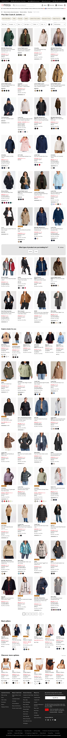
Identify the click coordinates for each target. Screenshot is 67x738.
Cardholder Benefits (16, 698)
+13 (45, 501)
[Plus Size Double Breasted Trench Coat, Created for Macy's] (41, 73)
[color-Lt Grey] (52, 429)
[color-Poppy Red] (4, 501)
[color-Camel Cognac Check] (2, 90)
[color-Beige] (56, 323)
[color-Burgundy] (54, 610)
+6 (8, 682)
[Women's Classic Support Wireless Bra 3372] (61, 664)
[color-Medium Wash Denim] (24, 649)
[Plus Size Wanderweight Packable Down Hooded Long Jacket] (25, 106)
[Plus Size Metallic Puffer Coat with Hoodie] (25, 549)
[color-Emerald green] (11, 203)
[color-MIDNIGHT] (35, 238)
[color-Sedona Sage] (8, 168)
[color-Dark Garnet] (23, 199)
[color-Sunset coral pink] (60, 204)
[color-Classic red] (4, 203)
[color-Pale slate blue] (54, 393)
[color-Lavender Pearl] (39, 501)
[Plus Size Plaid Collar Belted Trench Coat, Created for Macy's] (25, 513)
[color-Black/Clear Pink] (19, 288)
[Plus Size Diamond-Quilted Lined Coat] (25, 180)
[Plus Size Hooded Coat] (8, 370)
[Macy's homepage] (2, 12)
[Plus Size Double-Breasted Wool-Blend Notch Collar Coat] (58, 407)
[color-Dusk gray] (19, 132)
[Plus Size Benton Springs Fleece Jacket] (41, 476)
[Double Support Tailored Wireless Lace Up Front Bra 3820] (28, 664)
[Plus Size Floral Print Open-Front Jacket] (39, 630)
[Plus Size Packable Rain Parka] (41, 144)
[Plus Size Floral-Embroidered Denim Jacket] (41, 266)
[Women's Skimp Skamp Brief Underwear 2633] (39, 664)
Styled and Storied (37, 717)
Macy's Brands (26, 704)
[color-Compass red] (39, 165)
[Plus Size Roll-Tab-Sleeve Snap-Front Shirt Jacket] (25, 407)
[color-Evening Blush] (48, 683)
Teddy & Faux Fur (56, 18)
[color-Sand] (35, 90)
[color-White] (2, 683)
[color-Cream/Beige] (58, 285)
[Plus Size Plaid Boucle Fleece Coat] (8, 442)
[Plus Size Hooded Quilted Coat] (58, 549)
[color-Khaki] (19, 535)
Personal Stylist (26, 709)
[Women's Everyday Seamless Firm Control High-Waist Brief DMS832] (50, 664)
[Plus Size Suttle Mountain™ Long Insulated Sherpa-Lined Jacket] (25, 73)
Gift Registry (25, 723)
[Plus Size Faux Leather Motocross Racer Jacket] (8, 216)
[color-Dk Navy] (41, 90)
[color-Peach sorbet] (56, 204)
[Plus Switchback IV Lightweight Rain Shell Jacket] (8, 476)
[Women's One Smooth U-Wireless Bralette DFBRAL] (6, 664)
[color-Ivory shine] (27, 132)
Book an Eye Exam (26, 718)
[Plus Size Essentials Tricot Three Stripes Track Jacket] (25, 266)
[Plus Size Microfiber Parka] (8, 180)
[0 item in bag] (65, 5)
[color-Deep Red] (4, 60)
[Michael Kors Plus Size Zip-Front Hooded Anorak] (41, 216)
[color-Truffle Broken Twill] (52, 285)
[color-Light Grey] (58, 323)
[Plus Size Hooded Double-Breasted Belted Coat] (58, 442)
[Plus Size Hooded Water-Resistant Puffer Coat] (58, 513)
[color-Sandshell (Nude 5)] (15, 683)
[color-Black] (8, 60)
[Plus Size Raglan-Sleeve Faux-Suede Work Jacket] (25, 300)
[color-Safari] (19, 394)
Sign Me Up (55, 697)
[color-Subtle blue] (52, 204)
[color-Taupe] (6, 60)
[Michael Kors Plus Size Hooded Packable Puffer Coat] (8, 37)
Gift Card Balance (15, 703)
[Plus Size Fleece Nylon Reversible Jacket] (8, 266)
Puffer (14, 18)
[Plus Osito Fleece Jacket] (8, 407)
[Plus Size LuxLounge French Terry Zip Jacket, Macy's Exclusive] (17, 630)
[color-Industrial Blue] (56, 500)
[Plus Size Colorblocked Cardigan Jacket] (25, 586)
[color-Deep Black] (54, 500)
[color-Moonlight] (37, 683)
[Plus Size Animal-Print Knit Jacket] (28, 338)
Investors (35, 702)
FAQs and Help (4, 695)
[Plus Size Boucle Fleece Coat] (58, 370)
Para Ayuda (3, 702)
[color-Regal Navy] (56, 285)
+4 (8, 356)
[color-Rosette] (8, 501)
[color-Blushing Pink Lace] (30, 683)
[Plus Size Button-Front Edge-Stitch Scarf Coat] (17, 338)
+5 (19, 682)
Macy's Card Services (16, 705)
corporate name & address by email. (54, 735)
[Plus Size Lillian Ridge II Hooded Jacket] (25, 370)
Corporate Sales (37, 697)
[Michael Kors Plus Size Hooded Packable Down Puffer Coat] (41, 586)
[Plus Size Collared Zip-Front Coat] (58, 106)
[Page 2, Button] (43, 614)
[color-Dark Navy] (8, 90)
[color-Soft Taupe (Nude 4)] (17, 683)
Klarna (2, 697)
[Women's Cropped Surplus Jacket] (28, 630)
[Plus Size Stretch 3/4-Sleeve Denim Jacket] (50, 338)
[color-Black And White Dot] (6, 683)
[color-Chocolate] (56, 60)
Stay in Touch (25, 711)
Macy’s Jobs (36, 708)
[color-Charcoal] (60, 323)
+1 (12, 202)
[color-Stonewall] (52, 500)
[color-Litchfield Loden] (19, 55)
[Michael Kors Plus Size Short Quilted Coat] (8, 549)
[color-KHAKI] (37, 238)
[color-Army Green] (4, 356)
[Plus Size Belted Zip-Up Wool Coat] (25, 216)
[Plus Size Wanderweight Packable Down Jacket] (41, 370)
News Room (36, 710)
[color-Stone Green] (6, 501)
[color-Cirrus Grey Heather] (37, 501)
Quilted (26, 18)
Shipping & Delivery (5, 706)
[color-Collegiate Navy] (2, 168)
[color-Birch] (54, 463)
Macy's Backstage (26, 702)
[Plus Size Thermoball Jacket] (8, 106)
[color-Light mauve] (23, 132)
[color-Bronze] (21, 573)
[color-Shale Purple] (2, 501)
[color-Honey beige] (52, 393)
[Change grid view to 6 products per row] (51, 24)
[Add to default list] (9, 333)
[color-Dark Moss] (2, 60)
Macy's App (25, 699)
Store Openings (26, 716)
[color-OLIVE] (4, 573)
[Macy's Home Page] (6, 5)
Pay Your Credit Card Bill (16, 708)
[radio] (2, 61)
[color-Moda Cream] (23, 55)
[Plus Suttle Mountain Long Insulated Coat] (41, 37)
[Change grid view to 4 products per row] (49, 24)
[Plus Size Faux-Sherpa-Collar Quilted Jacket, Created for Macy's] (25, 37)
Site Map (35, 712)
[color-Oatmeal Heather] (15, 649)
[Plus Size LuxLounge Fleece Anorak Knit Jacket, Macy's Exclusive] (50, 630)
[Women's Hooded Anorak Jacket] (58, 476)
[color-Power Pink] (25, 288)
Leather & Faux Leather (35, 18)
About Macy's (36, 695)
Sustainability (36, 715)
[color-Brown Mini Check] (25, 55)
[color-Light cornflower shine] (37, 394)
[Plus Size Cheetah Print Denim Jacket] (6, 630)
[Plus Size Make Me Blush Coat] (25, 144)
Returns (2, 704)
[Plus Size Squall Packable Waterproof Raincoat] (58, 180)
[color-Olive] (52, 323)
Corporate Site (36, 699)
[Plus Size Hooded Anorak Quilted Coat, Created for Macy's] (58, 73)
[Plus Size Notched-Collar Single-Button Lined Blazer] (61, 338)
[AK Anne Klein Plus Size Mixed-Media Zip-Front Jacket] (8, 300)
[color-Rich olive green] (37, 165)
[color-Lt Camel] (19, 241)
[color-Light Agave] (39, 90)
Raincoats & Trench (46, 18)
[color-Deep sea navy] (35, 165)
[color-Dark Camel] (56, 128)
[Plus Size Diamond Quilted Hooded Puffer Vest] (58, 586)
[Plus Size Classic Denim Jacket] (41, 442)
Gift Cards (14, 701)
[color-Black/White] (23, 288)
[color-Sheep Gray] (6, 356)
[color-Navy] (8, 203)
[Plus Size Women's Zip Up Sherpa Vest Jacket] (6, 338)
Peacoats (20, 18)
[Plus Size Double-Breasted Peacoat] (8, 513)
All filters (62, 247)
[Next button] (64, 19)
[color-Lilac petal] (54, 204)
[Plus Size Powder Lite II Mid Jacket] (8, 144)
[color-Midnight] (54, 128)
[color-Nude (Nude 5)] (4, 683)
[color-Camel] (2, 356)
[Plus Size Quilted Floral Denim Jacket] (41, 407)
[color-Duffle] (52, 128)
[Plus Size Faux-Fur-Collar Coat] (58, 266)
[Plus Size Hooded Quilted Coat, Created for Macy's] (8, 73)
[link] (8, 54)
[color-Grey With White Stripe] (56, 429)
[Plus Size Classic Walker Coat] (58, 300)
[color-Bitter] (54, 573)
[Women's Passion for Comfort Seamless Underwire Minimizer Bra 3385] (17, 664)
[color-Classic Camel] (52, 90)
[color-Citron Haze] (11, 501)
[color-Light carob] (39, 394)
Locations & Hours (26, 697)
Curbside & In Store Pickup (28, 695)
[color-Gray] (52, 610)
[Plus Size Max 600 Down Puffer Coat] (41, 513)
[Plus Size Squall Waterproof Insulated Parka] (58, 216)
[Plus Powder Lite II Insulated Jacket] (58, 144)
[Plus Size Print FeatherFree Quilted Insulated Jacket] (25, 476)
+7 (63, 682)
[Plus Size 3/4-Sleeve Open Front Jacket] (39, 338)
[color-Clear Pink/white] (21, 288)
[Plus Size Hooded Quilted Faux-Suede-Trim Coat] (41, 180)
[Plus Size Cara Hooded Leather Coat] (25, 442)
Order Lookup (3, 699)
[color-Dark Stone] (6, 168)
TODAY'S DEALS (5, 1)
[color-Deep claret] (6, 203)
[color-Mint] (19, 573)
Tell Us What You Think (27, 721)
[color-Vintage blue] (25, 132)
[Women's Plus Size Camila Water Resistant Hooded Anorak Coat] (41, 300)
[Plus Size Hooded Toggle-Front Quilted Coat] (41, 549)
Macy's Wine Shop (26, 706)
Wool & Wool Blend (6, 18)
